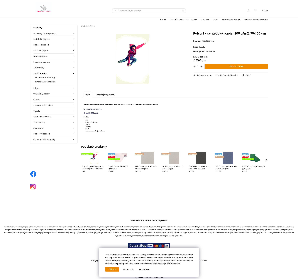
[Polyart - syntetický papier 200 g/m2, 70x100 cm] (132, 58)
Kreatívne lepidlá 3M (42, 116)
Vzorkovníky (39, 122)
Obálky (36, 99)
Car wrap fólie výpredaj (44, 139)
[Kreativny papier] (33, 174)
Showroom (38, 128)
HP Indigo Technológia (45, 81)
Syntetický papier (41, 93)
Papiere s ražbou (41, 45)
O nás (194, 19)
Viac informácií (173, 263)
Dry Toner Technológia (45, 77)
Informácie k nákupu (231, 19)
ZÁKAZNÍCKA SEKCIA (178, 19)
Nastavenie (128, 269)
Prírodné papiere (41, 50)
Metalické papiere (41, 39)
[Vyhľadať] (114, 10)
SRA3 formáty (40, 73)
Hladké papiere (40, 56)
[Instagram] (33, 186)
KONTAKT (204, 19)
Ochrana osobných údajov (256, 19)
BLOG (215, 19)
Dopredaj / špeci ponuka (44, 33)
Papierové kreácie (41, 134)
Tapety (36, 111)
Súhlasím (112, 269)
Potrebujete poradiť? (105, 94)
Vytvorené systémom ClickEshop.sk (149, 277)
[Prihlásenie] (248, 10)
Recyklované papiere (43, 105)
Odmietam (144, 269)
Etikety (36, 88)
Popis (87, 94)
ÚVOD (163, 19)
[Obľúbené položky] (256, 10)
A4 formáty (38, 67)
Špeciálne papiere (41, 62)
